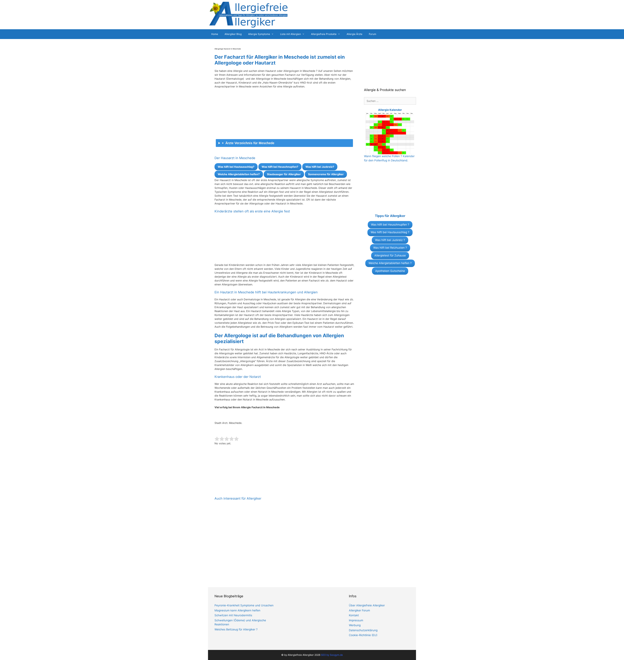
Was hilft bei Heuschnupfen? (280, 166)
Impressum (356, 620)
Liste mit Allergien (290, 34)
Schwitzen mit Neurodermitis (233, 615)
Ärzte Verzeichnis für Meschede (249, 143)
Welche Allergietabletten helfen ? (390, 263)
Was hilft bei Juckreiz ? (390, 240)
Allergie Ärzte (354, 34)
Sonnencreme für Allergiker (326, 174)
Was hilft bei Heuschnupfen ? (390, 224)
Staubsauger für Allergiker (284, 174)
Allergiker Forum (359, 610)
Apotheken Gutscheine (390, 271)
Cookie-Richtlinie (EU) (363, 635)
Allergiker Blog (233, 34)
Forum (372, 34)
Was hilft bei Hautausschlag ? (390, 232)
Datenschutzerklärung (363, 630)
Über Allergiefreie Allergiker (367, 605)
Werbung (355, 625)
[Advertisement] (284, 115)
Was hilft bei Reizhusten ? (390, 247)
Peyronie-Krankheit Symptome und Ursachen (243, 605)
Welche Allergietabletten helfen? (239, 174)
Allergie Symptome (259, 34)
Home (214, 34)
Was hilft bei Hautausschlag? (236, 166)
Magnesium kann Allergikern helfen (237, 610)
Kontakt (354, 615)
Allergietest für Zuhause (390, 255)
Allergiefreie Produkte (324, 34)
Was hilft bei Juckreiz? (320, 166)
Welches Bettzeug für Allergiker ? (236, 629)
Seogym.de (336, 654)
